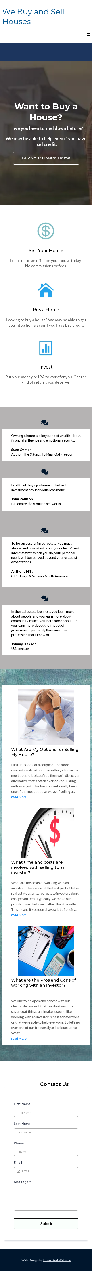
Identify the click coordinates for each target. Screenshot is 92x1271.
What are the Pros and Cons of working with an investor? (43, 983)
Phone (19, 1143)
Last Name (22, 1124)
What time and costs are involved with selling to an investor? (38, 867)
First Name (22, 1104)
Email (19, 1162)
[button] (88, 34)
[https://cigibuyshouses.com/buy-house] (46, 291)
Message (22, 1182)
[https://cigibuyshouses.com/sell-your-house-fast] (46, 231)
